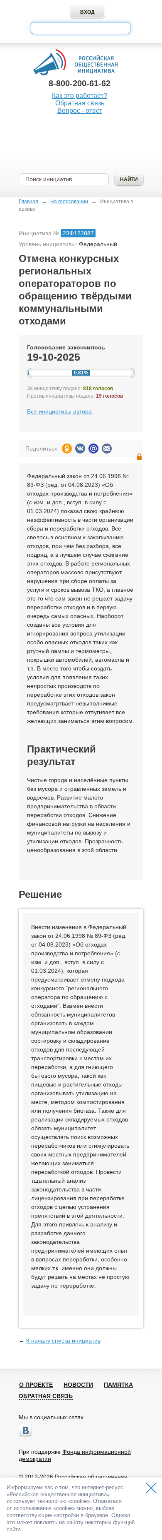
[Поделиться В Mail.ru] (93, 449)
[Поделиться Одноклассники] (67, 449)
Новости (78, 1384)
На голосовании (69, 201)
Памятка (118, 1384)
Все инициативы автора (59, 411)
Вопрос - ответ (79, 110)
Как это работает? (79, 95)
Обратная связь (79, 103)
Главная (28, 201)
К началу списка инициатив (63, 1340)
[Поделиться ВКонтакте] (80, 449)
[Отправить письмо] (106, 449)
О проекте (36, 1384)
